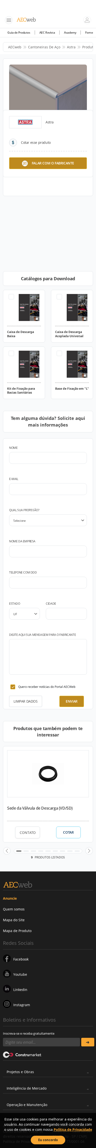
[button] (7, 851)
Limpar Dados (25, 701)
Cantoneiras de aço (44, 47)
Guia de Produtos (18, 32)
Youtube (20, 974)
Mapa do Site (14, 920)
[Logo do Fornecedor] (25, 122)
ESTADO (14, 603)
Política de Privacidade (73, 1129)
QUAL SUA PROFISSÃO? (24, 510)
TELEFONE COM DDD (23, 572)
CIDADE (51, 603)
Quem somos (14, 909)
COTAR (68, 832)
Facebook (21, 959)
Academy (70, 32)
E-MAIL (13, 479)
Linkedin (20, 989)
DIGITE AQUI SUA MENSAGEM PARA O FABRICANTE (42, 635)
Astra (71, 47)
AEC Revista (47, 32)
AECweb (14, 47)
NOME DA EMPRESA (22, 541)
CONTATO (28, 832)
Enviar (72, 701)
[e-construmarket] (22, 1054)
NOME (13, 448)
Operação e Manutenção (27, 1104)
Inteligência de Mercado (27, 1088)
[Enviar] (87, 1042)
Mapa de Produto (17, 930)
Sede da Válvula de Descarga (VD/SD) (40, 808)
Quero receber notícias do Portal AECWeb (46, 687)
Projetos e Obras (20, 1071)
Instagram (21, 1004)
